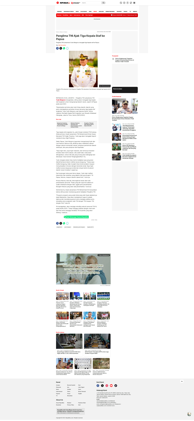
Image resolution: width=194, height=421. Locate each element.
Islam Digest (81, 387)
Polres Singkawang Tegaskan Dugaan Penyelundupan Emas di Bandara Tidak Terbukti (124, 60)
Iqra (68, 387)
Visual (68, 393)
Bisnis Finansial (110, 11)
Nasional (59, 15)
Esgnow (58, 393)
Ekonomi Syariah (69, 11)
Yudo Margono (61, 100)
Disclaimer (58, 405)
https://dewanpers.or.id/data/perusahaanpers (68, 413)
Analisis (69, 389)
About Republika (60, 402)
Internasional (77, 15)
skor (77, 11)
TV (130, 11)
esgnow (119, 11)
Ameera (58, 385)
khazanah (84, 11)
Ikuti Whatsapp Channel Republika (77, 217)
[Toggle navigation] (57, 3)
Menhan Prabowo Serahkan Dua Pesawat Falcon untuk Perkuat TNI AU (76, 125)
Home (57, 31)
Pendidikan (65, 15)
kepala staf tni (90, 227)
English (80, 393)
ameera (59, 11)
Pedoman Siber (82, 402)
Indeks (135, 11)
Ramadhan (69, 395)
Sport (71, 15)
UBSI (83, 15)
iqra (90, 11)
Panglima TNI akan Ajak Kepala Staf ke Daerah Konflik (89, 124)
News (61, 31)
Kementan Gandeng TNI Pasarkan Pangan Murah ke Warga (62, 124)
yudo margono (67, 227)
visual (125, 11)
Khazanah (58, 387)
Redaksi (69, 402)
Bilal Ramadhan (62, 45)
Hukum (65, 31)
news (95, 11)
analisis (101, 11)
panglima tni (59, 227)
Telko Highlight (89, 15)
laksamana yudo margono (79, 227)
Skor (79, 385)
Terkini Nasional (116, 96)
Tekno (68, 391)
